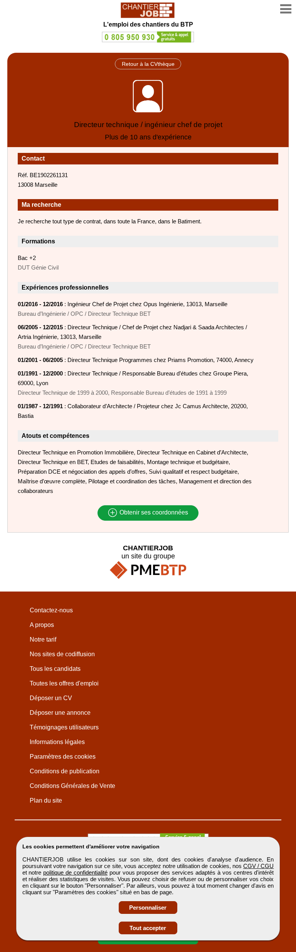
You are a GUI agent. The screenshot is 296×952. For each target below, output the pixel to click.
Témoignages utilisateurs (64, 727)
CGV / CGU (258, 866)
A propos (42, 625)
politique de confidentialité (75, 872)
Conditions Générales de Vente (72, 786)
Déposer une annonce (60, 712)
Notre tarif (43, 639)
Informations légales (57, 742)
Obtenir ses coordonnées (153, 513)
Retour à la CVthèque (148, 64)
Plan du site (46, 800)
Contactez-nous (51, 610)
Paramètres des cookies (63, 756)
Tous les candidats (55, 668)
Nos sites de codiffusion (62, 654)
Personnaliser (147, 907)
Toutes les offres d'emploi (64, 683)
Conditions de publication (64, 771)
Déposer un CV (51, 698)
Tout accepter (148, 928)
